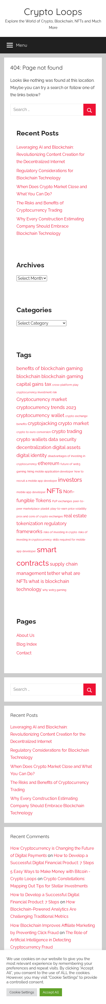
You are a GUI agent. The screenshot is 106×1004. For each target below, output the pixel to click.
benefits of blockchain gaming (49, 368)
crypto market (73, 423)
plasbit (45, 508)
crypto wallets (31, 439)
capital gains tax (33, 384)
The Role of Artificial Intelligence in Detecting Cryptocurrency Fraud (48, 940)
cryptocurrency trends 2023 (46, 407)
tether (53, 573)
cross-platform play (65, 384)
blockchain (28, 376)
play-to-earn (58, 508)
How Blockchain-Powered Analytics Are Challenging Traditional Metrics (43, 909)
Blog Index (26, 644)
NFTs (54, 491)
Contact (23, 652)
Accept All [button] (51, 992)
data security (62, 439)
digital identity (31, 455)
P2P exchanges (62, 501)
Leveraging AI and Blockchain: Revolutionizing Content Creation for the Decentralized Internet (50, 154)
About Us (25, 635)
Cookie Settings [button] (22, 992)
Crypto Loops (53, 11)
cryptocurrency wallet (40, 415)
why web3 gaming (54, 589)
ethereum (48, 463)
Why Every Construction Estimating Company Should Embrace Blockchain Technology (50, 226)
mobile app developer (31, 492)
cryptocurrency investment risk (36, 392)
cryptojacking (42, 423)
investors (70, 479)
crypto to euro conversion (33, 431)
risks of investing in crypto (60, 532)
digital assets (66, 447)
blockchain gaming (62, 376)
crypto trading (67, 431)
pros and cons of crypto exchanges (39, 516)
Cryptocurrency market (41, 399)
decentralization (33, 447)
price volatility (77, 508)
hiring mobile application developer (50, 471)
